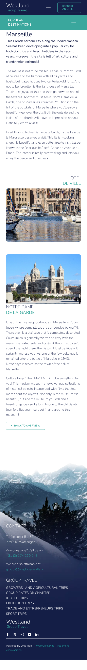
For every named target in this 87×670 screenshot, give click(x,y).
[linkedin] (36, 634)
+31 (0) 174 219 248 (22, 555)
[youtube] (29, 634)
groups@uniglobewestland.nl (26, 569)
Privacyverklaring (44, 646)
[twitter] (15, 634)
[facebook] (7, 634)
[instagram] (22, 634)
